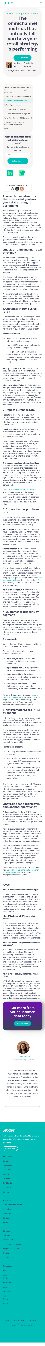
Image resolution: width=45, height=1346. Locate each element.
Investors (6, 1174)
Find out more (22, 58)
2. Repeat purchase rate (12, 105)
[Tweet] (22, 173)
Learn (5, 1287)
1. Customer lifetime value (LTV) (15, 100)
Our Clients (7, 1183)
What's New (7, 1283)
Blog (4, 1270)
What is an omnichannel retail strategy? (18, 96)
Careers (6, 1192)
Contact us (7, 1187)
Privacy (33, 1320)
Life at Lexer (8, 1165)
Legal (14, 1325)
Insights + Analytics (11, 1249)
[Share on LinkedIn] (10, 173)
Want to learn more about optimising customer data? (18, 140)
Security (6, 1222)
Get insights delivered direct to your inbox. (18, 148)
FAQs (6, 129)
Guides (5, 1304)
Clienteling (7, 1214)
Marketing (7, 1209)
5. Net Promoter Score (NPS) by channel (18, 118)
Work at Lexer (10, 1149)
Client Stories (6, 1276)
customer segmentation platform (21, 696)
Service (6, 1218)
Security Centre (27, 1325)
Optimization (8, 1258)
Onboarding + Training (12, 1244)
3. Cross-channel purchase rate (15, 109)
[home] (8, 3)
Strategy (6, 1253)
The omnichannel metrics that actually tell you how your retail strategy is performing (17, 90)
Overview (6, 1235)
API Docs (6, 1291)
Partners (6, 1179)
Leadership (7, 1170)
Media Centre (5, 1297)
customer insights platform (22, 490)
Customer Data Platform (12, 1205)
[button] (41, 3)
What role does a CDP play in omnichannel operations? (14, 123)
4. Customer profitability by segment (17, 114)
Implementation (9, 1240)
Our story (6, 1161)
